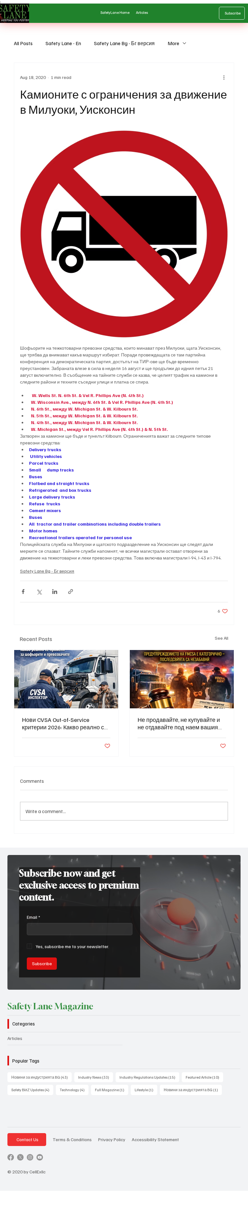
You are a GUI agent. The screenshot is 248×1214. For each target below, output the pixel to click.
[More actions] (224, 77)
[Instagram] (30, 1157)
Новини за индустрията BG (41, 1077)
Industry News (95, 1077)
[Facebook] (10, 1157)
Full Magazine (111, 1089)
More (173, 43)
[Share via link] (70, 591)
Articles (14, 1038)
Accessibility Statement (155, 1139)
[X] (20, 1157)
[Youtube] (39, 1157)
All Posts (23, 43)
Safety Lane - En (63, 43)
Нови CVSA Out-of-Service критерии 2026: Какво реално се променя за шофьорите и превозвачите (64, 723)
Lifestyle (146, 1089)
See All (221, 638)
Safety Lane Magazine (50, 1006)
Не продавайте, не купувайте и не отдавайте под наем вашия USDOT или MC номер (179, 723)
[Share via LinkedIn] (55, 591)
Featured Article (204, 1077)
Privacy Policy (111, 1139)
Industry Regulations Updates (149, 1077)
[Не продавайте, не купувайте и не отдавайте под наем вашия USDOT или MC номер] (182, 679)
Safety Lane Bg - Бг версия (124, 43)
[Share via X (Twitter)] (39, 591)
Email (33, 917)
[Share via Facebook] (23, 591)
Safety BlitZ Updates (32, 1089)
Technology (74, 1089)
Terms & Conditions (72, 1139)
